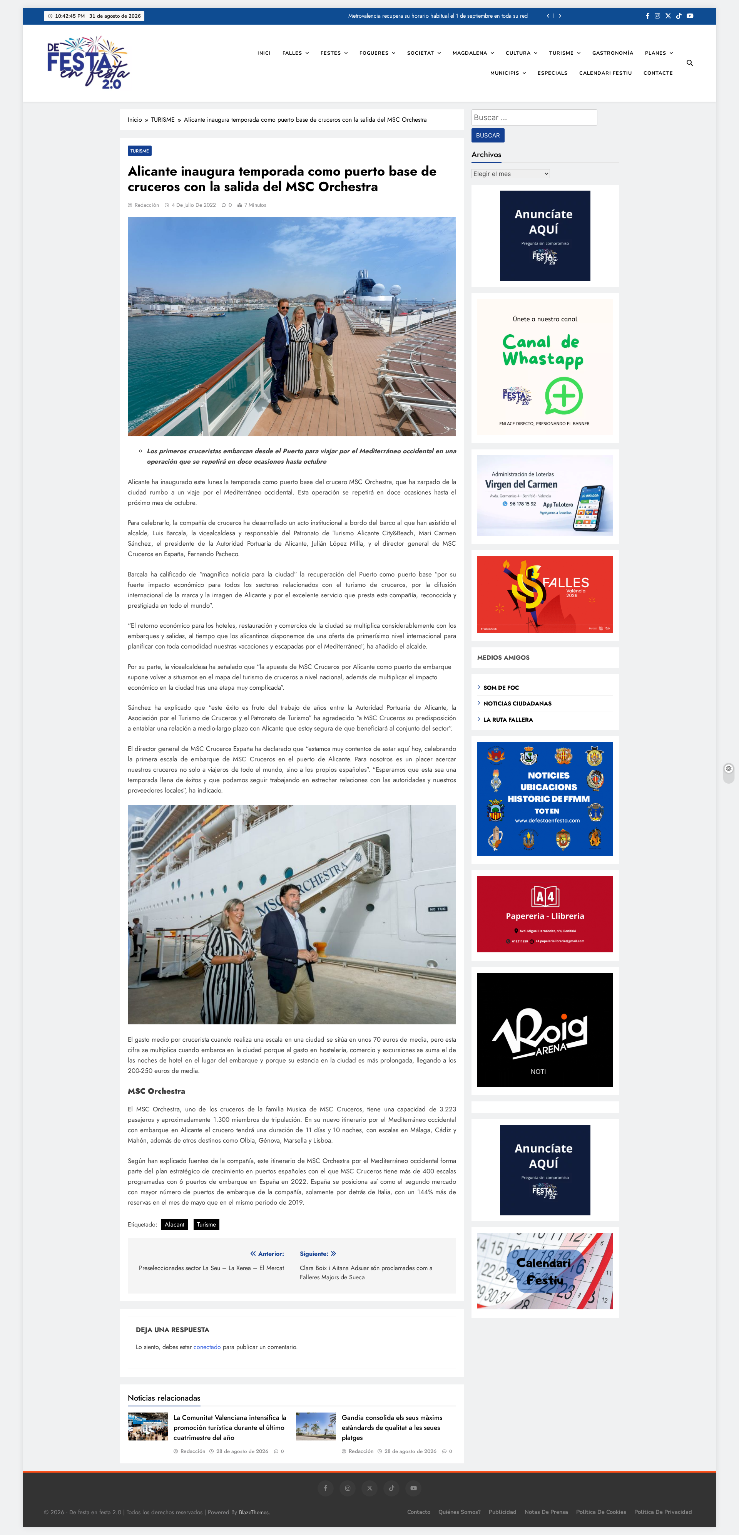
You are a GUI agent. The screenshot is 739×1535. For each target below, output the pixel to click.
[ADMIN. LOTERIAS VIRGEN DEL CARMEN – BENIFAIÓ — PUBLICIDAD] (545, 533)
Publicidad (503, 1512)
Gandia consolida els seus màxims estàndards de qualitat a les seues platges (392, 1428)
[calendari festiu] (545, 1307)
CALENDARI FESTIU (605, 73)
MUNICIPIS (504, 73)
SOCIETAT (420, 53)
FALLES (292, 53)
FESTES (331, 53)
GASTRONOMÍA (613, 53)
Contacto (418, 1512)
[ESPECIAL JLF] (545, 853)
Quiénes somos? (459, 1512)
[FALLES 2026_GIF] (545, 630)
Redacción (147, 205)
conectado (207, 1346)
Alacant (174, 1224)
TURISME (561, 53)
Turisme (206, 1224)
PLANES (655, 53)
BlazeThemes (254, 1512)
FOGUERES (374, 53)
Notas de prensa (546, 1512)
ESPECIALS (553, 73)
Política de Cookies (601, 1512)
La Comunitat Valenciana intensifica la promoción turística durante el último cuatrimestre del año (230, 1428)
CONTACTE (658, 73)
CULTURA (518, 53)
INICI (264, 53)
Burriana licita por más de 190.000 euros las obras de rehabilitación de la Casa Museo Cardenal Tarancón (403, 16)
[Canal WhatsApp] (545, 432)
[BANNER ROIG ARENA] (545, 1084)
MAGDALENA (470, 53)
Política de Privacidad (663, 1512)
